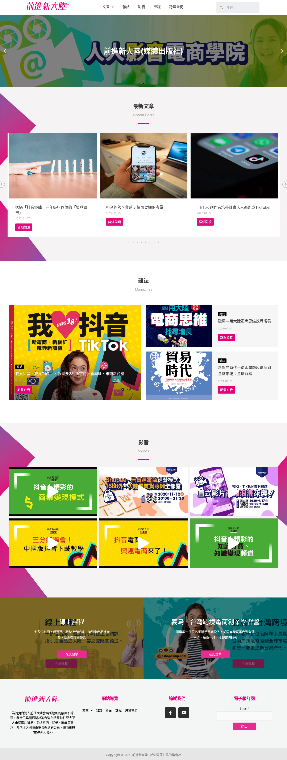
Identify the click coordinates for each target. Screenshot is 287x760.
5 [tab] (146, 242)
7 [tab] (154, 242)
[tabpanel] (53, 185)
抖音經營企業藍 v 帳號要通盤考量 (134, 207)
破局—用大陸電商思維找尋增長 (244, 321)
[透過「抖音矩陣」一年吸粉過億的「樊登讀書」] (53, 165)
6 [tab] (150, 242)
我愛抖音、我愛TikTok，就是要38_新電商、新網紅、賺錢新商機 (69, 373)
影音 (141, 7)
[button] (139, 83)
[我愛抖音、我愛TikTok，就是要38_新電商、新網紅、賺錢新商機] (75, 352)
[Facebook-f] (170, 712)
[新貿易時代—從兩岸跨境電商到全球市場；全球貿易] (179, 376)
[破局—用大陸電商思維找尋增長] (179, 326)
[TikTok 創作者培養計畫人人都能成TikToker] (234, 165)
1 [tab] (129, 242)
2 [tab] (133, 242)
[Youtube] (183, 712)
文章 (106, 7)
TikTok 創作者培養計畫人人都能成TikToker (234, 207)
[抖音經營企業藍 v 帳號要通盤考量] (143, 165)
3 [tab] (137, 242)
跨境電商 (176, 7)
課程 (157, 7)
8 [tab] (158, 242)
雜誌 (126, 7)
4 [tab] (141, 242)
